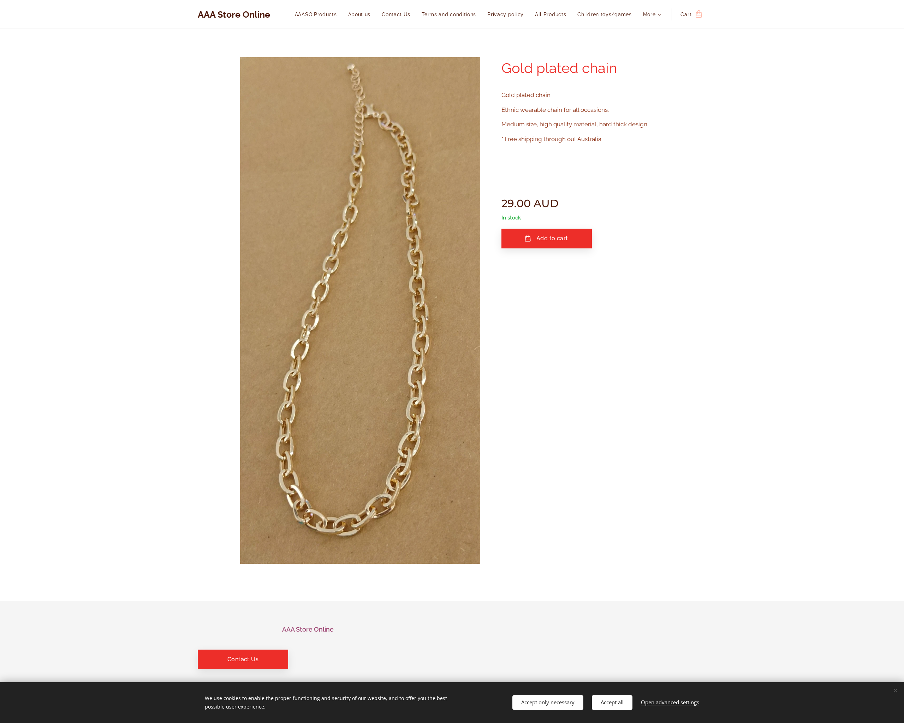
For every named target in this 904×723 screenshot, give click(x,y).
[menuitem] (318, 14)
